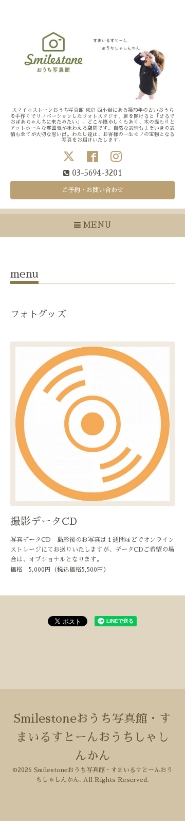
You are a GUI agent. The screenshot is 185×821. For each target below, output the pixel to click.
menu (24, 273)
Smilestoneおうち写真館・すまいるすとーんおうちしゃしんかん (92, 737)
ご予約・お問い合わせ (92, 190)
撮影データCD (43, 521)
